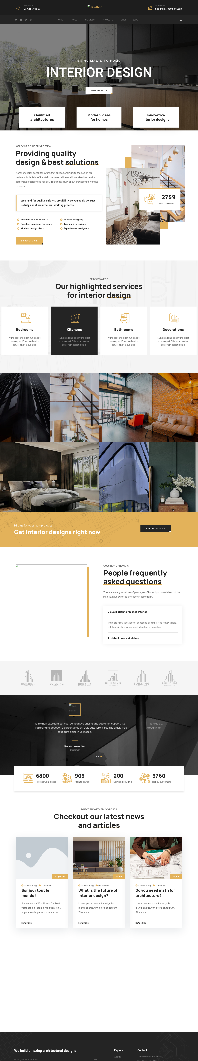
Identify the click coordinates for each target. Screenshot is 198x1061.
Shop (124, 19)
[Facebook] (21, 20)
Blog (135, 19)
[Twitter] (16, 20)
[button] (99, 90)
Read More (26, 923)
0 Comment (104, 885)
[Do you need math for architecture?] (156, 858)
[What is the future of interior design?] (99, 858)
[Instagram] (31, 20)
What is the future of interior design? (98, 893)
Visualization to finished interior (127, 611)
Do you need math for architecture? (155, 893)
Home (60, 19)
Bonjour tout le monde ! (35, 893)
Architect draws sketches (123, 638)
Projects (108, 19)
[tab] (142, 612)
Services (90, 19)
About (117, 1056)
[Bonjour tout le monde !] (42, 858)
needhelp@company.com (168, 8)
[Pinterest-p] (26, 20)
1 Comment (46, 885)
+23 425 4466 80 (31, 8)
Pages (74, 19)
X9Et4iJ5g (32, 885)
